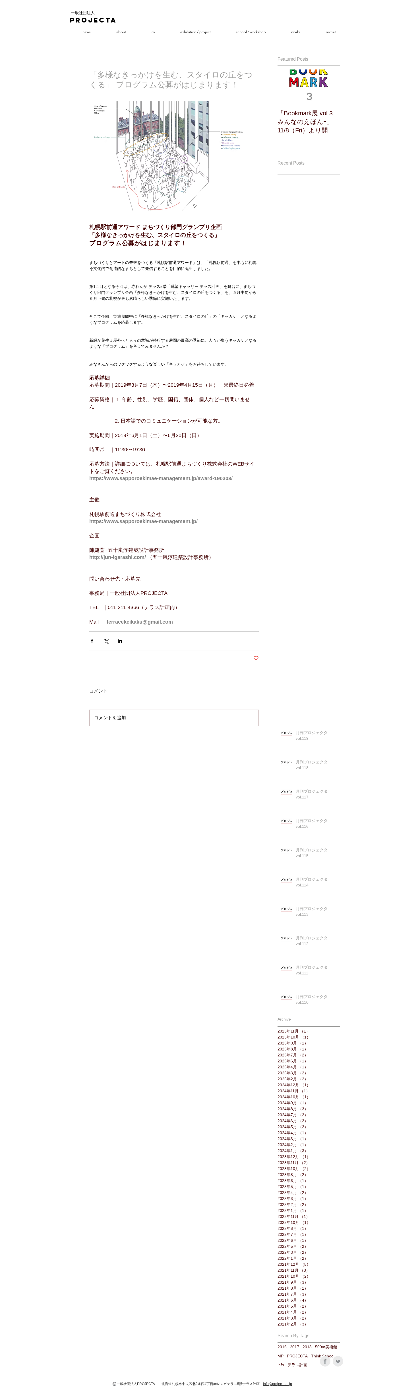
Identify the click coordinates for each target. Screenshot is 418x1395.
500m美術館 (326, 1347)
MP (281, 1356)
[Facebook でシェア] (92, 641)
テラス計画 (297, 1365)
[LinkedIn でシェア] (120, 641)
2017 (294, 1347)
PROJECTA (297, 1356)
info (281, 1365)
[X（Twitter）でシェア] (106, 641)
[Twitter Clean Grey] (338, 1361)
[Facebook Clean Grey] (325, 1361)
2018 (307, 1347)
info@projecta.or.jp (277, 1384)
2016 (282, 1347)
